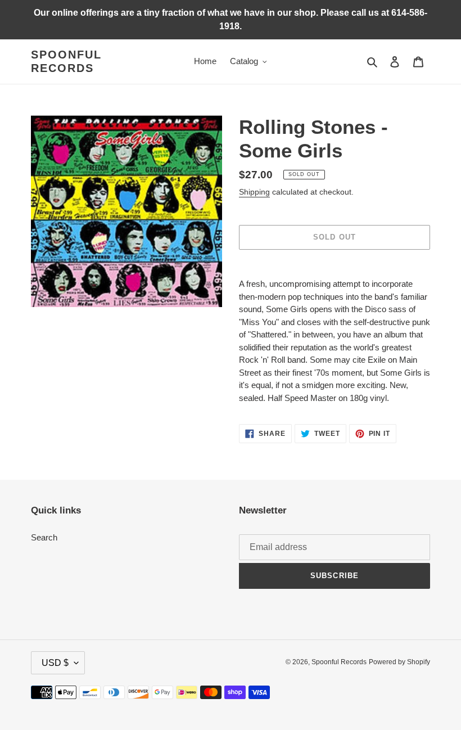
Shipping (254, 191)
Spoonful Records (66, 61)
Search (44, 537)
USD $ (55, 663)
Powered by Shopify (399, 662)
